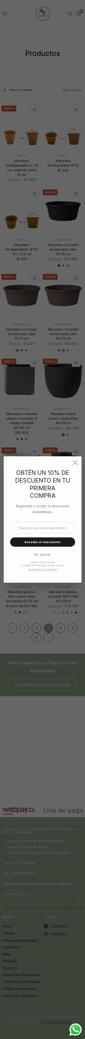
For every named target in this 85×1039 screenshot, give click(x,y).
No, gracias (42, 554)
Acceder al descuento (42, 542)
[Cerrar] (75, 462)
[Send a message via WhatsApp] (75, 1029)
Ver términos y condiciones (42, 569)
